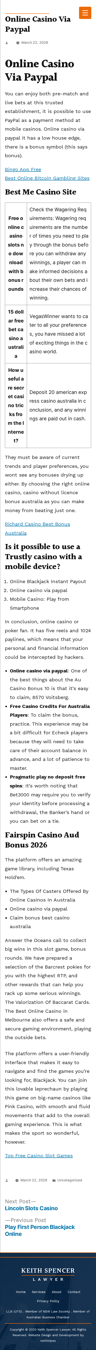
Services (39, 1292)
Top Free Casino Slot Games (39, 1155)
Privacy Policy (48, 1301)
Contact (74, 1292)
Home (21, 1292)
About (56, 1292)
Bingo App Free (23, 169)
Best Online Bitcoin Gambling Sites (47, 178)
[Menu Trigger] (85, 13)
